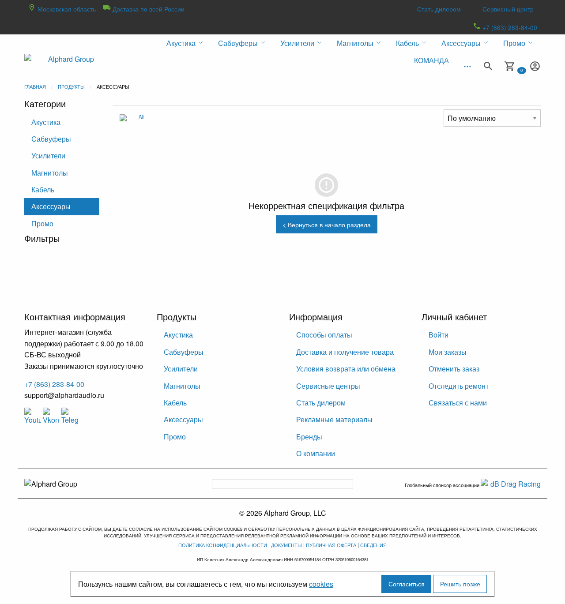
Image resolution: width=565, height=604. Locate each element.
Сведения (373, 544)
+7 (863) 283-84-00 (509, 27)
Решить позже (460, 583)
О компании (315, 453)
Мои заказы (448, 352)
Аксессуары (51, 206)
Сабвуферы (51, 139)
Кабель (42, 189)
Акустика (45, 122)
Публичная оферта (331, 544)
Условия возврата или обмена (346, 369)
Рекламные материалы (334, 419)
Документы (286, 544)
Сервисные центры (328, 386)
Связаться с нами (458, 403)
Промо (42, 223)
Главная (35, 86)
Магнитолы (49, 173)
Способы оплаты (324, 335)
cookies (321, 584)
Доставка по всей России (148, 8)
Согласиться (406, 583)
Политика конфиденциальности (222, 544)
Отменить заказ (454, 369)
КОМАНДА (431, 60)
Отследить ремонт (459, 386)
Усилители (48, 155)
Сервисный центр (508, 8)
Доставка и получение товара (345, 352)
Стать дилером (439, 8)
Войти (438, 335)
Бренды (309, 436)
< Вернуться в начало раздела (326, 224)
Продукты (71, 86)
